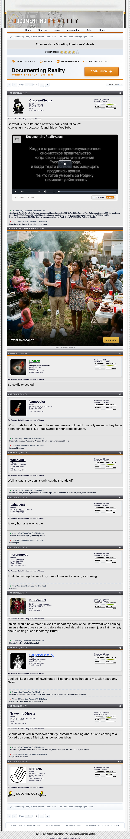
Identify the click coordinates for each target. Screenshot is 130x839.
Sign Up (42, 30)
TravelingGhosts (22, 713)
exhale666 (18, 504)
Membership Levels (73, 825)
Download (105, 197)
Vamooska (37, 401)
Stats (102, 30)
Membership (73, 30)
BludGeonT (37, 600)
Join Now (99, 71)
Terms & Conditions (53, 825)
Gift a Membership (93, 825)
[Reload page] (10, 37)
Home (28, 30)
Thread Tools (113, 84)
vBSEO (77, 838)
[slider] (87, 191)
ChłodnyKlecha (40, 100)
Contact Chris (16, 825)
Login (57, 30)
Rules (89, 30)
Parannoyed (19, 554)
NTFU (116, 825)
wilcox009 (18, 460)
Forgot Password (33, 825)
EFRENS (35, 768)
